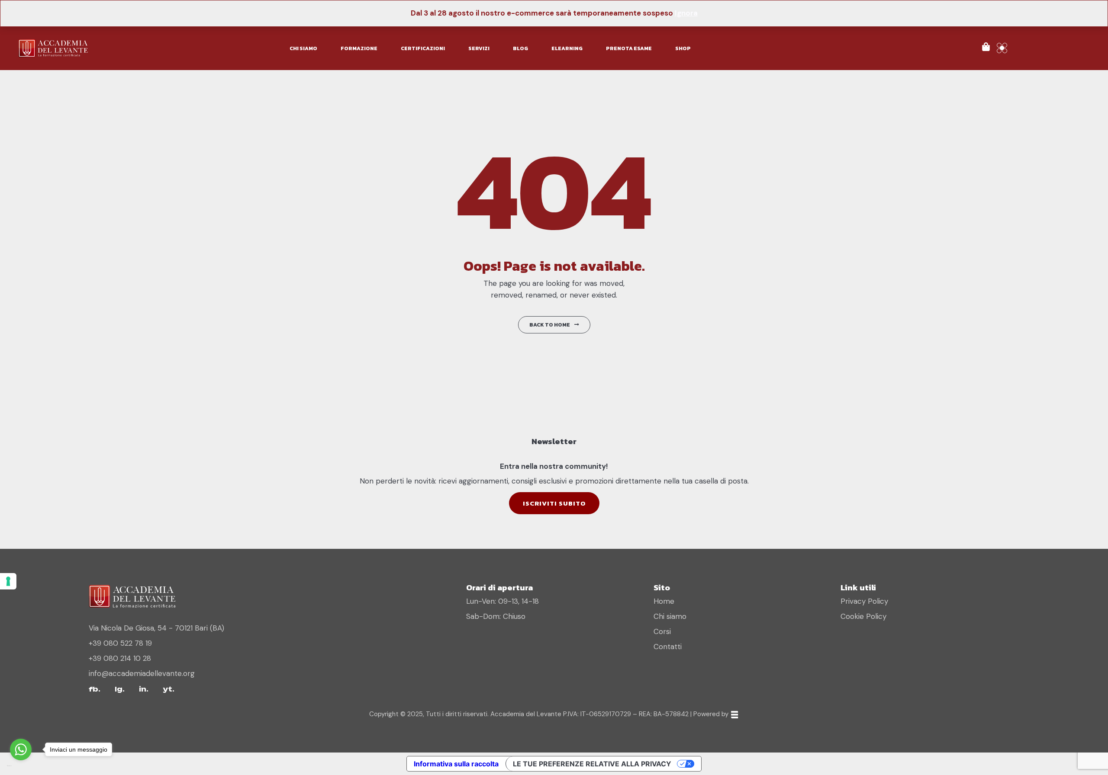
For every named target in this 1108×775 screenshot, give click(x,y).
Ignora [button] (686, 13)
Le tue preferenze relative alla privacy (592, 763)
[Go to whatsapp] (21, 749)
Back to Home (549, 325)
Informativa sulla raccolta (456, 763)
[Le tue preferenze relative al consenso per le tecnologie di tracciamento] (8, 581)
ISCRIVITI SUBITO (554, 503)
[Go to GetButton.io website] (21, 766)
